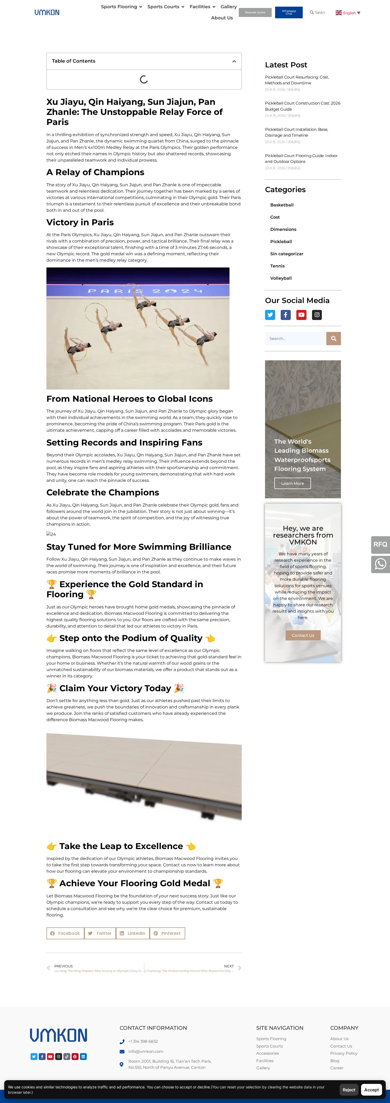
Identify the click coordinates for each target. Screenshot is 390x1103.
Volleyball (281, 278)
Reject (349, 1089)
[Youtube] (301, 315)
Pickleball (281, 241)
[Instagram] (317, 315)
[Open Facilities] (214, 6)
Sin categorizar (287, 253)
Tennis (277, 266)
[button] (234, 61)
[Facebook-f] (286, 315)
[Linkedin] (83, 1056)
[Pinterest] (75, 1056)
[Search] (333, 338)
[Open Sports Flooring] (140, 6)
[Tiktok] (66, 1056)
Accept (371, 1089)
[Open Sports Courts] (183, 6)
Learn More (292, 483)
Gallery (229, 6)
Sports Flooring (119, 6)
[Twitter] (270, 315)
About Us (222, 17)
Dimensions (283, 229)
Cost (275, 217)
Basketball (282, 204)
